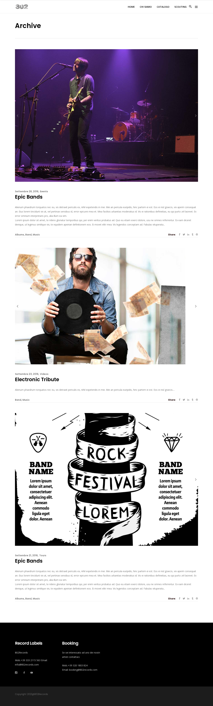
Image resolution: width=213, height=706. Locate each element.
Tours (42, 555)
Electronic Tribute (37, 379)
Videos (44, 374)
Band (28, 234)
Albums (19, 234)
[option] (106, 115)
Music (36, 234)
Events (44, 191)
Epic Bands (29, 196)
